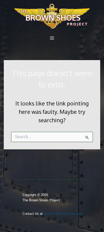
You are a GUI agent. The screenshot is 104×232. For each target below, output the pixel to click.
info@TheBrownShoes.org (63, 214)
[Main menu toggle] (52, 38)
